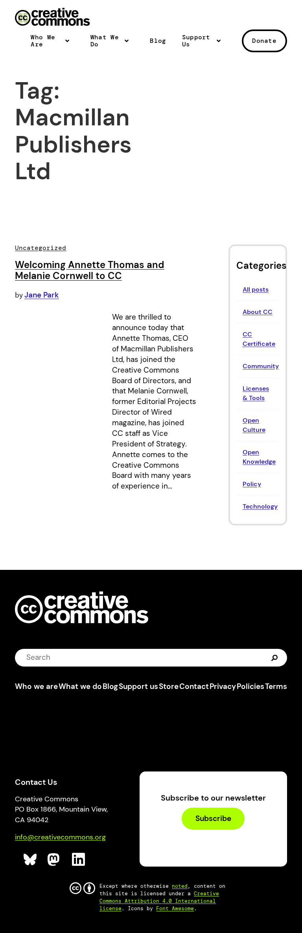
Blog (158, 40)
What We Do (104, 41)
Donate (264, 41)
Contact (194, 686)
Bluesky (30, 860)
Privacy (223, 686)
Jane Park (41, 295)
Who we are (36, 686)
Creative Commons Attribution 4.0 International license (159, 901)
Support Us (196, 41)
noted (180, 886)
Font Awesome (175, 908)
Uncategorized (40, 248)
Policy (252, 484)
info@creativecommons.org (60, 837)
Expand (69, 44)
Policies (250, 686)
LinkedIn (79, 860)
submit (275, 657)
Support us (138, 686)
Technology (260, 506)
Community (261, 366)
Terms (276, 686)
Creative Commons (52, 18)
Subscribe (213, 818)
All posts (256, 289)
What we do (80, 686)
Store (169, 686)
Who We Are (43, 41)
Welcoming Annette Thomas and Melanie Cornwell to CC (89, 270)
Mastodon (54, 860)
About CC (258, 312)
